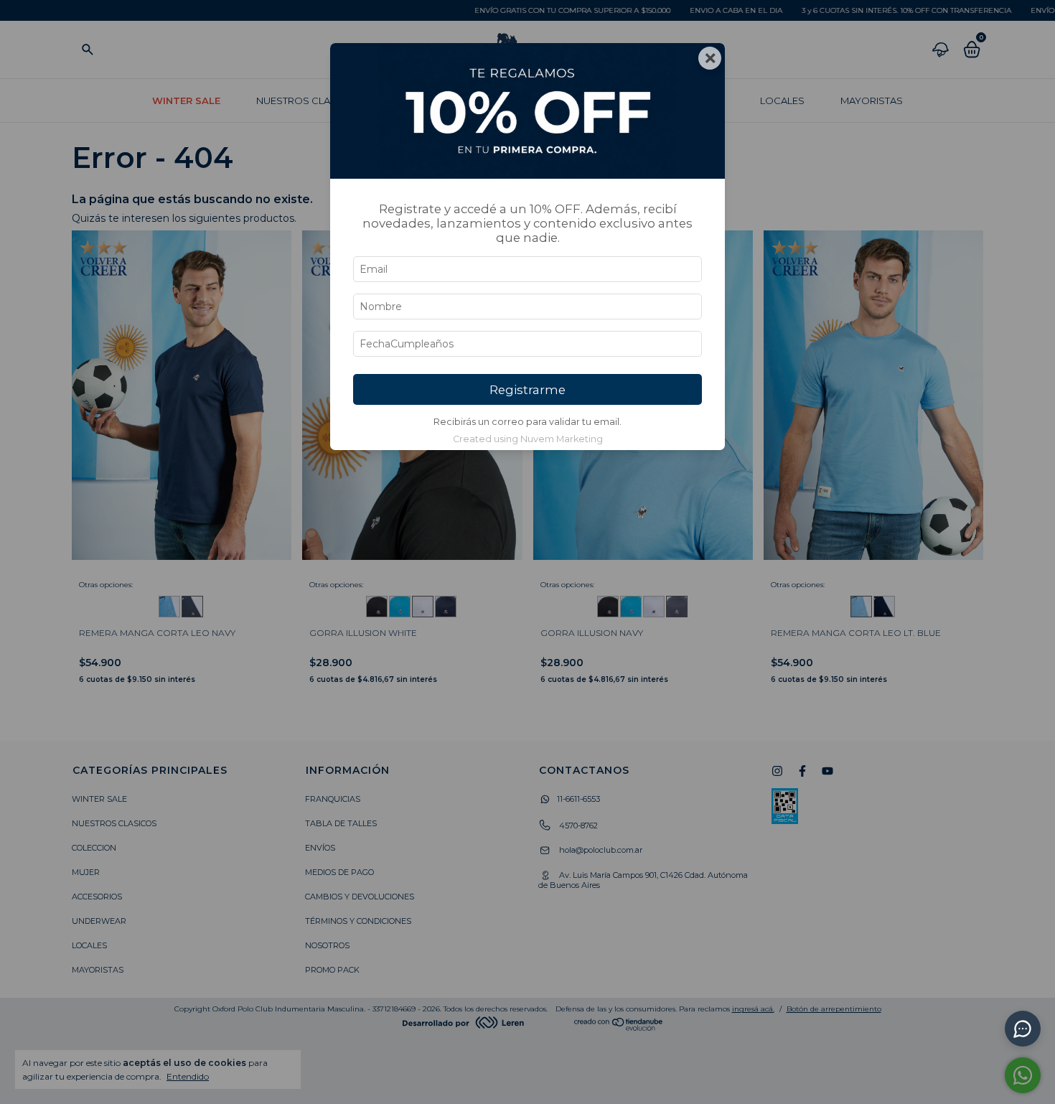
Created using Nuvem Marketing (528, 439)
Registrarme (527, 390)
